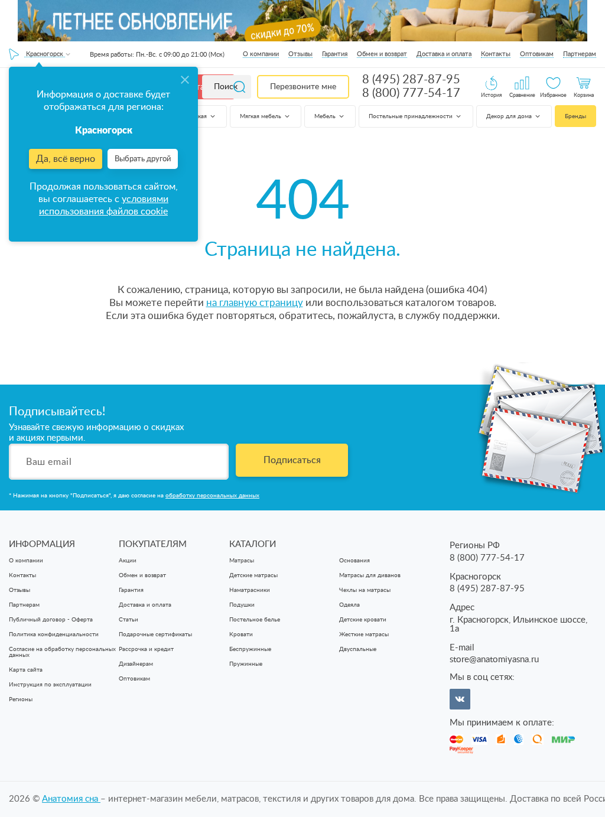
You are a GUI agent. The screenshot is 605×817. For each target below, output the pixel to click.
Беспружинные (250, 649)
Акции (127, 561)
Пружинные (245, 664)
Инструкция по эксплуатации (50, 685)
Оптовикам (537, 54)
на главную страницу (254, 303)
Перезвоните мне (303, 87)
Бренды (575, 116)
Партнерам (579, 54)
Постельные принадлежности (411, 116)
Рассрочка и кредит (146, 649)
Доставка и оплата (444, 54)
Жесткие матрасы (364, 634)
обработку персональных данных (212, 496)
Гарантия (334, 54)
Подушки (242, 605)
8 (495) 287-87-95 (411, 80)
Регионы (20, 699)
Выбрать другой (143, 159)
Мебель (325, 116)
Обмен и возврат (382, 54)
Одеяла (349, 605)
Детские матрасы (253, 575)
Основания (354, 561)
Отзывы (300, 54)
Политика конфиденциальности (54, 634)
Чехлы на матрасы (365, 590)
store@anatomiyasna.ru (494, 659)
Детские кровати (362, 620)
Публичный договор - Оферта (51, 620)
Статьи (128, 620)
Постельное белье (254, 620)
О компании (261, 54)
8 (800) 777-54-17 (411, 93)
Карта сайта (26, 670)
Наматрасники (249, 590)
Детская (196, 116)
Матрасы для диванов (370, 575)
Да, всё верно (65, 159)
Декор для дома (510, 116)
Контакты (495, 54)
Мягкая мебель (261, 116)
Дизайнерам (136, 664)
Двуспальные (357, 649)
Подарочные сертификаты (155, 634)
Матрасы (241, 561)
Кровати (241, 634)
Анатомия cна (71, 799)
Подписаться (292, 460)
